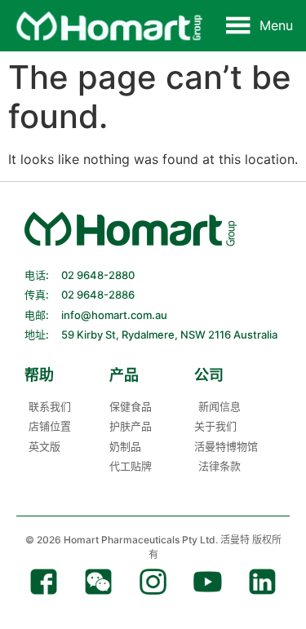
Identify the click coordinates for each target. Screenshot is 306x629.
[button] (276, 25)
